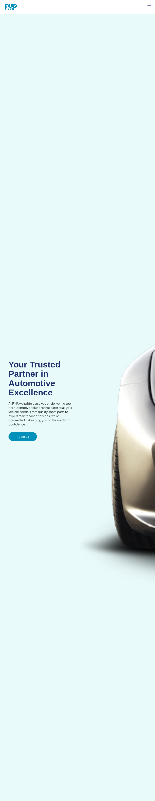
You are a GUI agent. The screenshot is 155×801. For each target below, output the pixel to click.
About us (23, 436)
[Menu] (126, 7)
